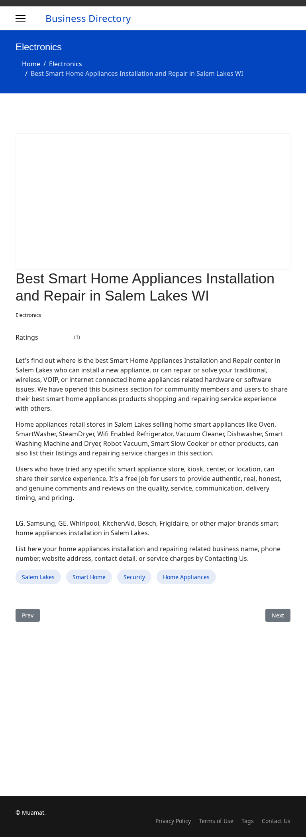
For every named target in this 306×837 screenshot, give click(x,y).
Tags (247, 821)
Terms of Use (216, 821)
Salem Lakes (38, 577)
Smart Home (89, 577)
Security (134, 577)
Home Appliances (186, 577)
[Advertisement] (153, 201)
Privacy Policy (173, 821)
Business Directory (88, 18)
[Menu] (21, 18)
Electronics (28, 315)
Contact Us (276, 821)
